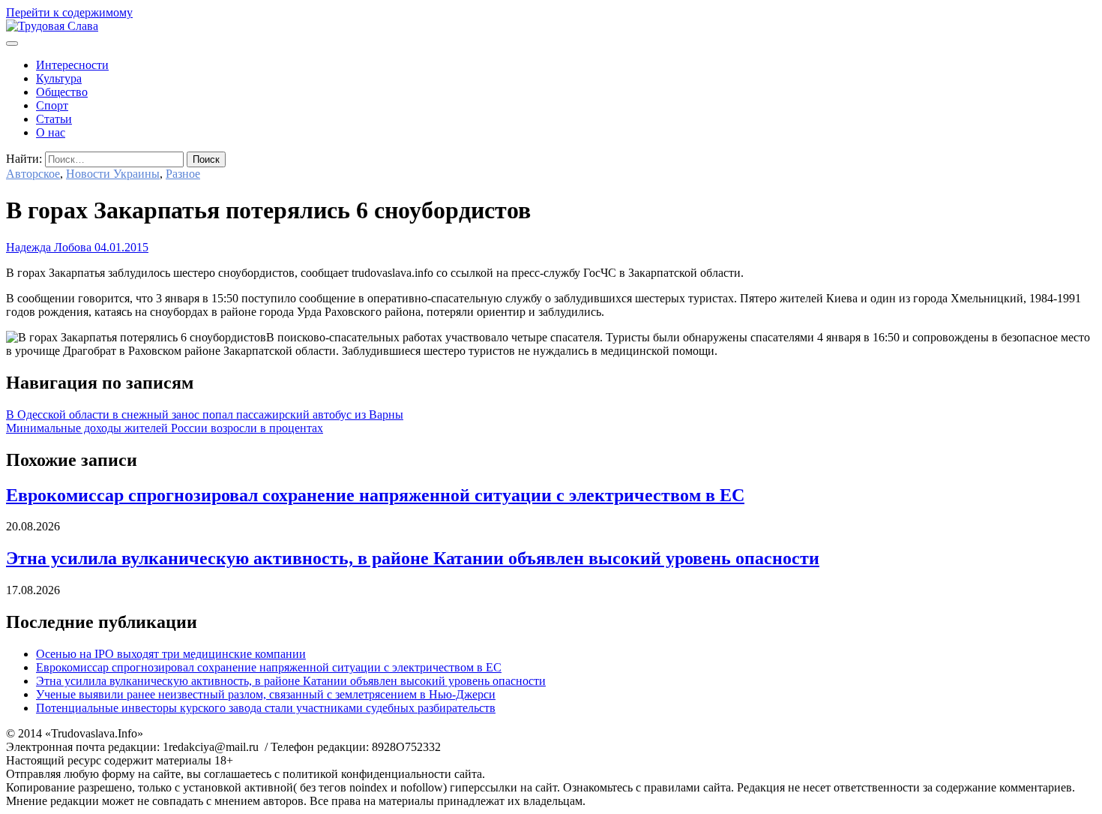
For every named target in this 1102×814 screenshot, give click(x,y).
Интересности (72, 65)
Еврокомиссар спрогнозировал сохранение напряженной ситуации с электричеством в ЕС (375, 495)
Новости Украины (113, 173)
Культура (59, 78)
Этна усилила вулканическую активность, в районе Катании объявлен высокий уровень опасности (412, 558)
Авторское (33, 173)
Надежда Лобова (48, 247)
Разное (183, 173)
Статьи (54, 119)
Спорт (52, 105)
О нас (50, 132)
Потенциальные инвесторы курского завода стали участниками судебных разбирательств (266, 707)
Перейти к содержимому (69, 12)
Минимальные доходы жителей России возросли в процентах (164, 428)
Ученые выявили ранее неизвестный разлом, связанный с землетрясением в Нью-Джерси (266, 694)
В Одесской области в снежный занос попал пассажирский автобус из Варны (204, 414)
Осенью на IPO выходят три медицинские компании (171, 653)
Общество (62, 92)
